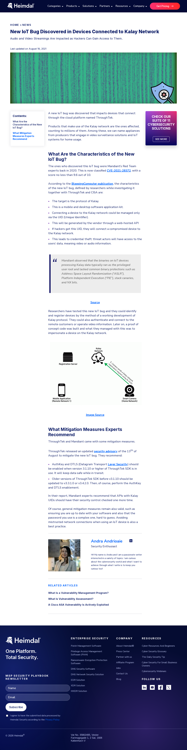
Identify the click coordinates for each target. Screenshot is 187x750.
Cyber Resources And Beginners (158, 645)
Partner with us (124, 657)
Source (95, 302)
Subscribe (16, 707)
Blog (118, 679)
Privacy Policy (52, 719)
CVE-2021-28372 (119, 171)
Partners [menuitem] (104, 6)
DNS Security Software (83, 669)
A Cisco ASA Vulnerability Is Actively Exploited (78, 604)
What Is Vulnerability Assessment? (70, 598)
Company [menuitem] (138, 6)
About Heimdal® (125, 645)
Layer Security (118, 464)
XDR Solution (78, 685)
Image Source (95, 415)
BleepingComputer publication (92, 184)
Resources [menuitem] (121, 6)
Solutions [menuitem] (88, 6)
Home (14, 24)
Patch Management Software (86, 645)
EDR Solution (78, 680)
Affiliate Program (125, 662)
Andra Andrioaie (106, 541)
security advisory (105, 451)
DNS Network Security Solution (87, 674)
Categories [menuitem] (54, 6)
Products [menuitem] (71, 6)
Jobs (118, 668)
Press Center (123, 651)
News (26, 24)
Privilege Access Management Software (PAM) (86, 653)
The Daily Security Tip (153, 657)
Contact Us (122, 673)
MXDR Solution (79, 691)
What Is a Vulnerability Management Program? (78, 592)
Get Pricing (162, 6)
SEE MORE (161, 139)
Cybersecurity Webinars (154, 671)
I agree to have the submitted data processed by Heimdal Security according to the (35, 717)
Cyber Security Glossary (154, 651)
